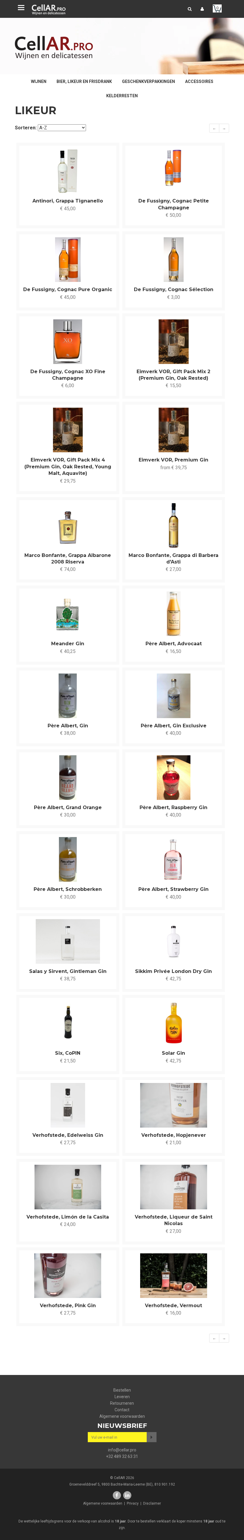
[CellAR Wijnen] (49, 7)
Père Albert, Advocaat (174, 643)
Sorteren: (26, 128)
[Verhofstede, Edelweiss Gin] (67, 1105)
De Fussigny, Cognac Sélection (173, 289)
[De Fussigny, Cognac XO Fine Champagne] (67, 341)
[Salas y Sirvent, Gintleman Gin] (67, 941)
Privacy (133, 1503)
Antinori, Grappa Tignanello (67, 201)
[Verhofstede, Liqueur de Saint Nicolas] (173, 1187)
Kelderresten (122, 95)
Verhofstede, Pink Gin (68, 1305)
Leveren (122, 1396)
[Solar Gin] (173, 1023)
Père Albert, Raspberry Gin (173, 807)
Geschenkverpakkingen (148, 81)
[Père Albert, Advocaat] (173, 613)
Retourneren (122, 1403)
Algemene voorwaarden (122, 1416)
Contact (122, 1409)
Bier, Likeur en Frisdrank (84, 81)
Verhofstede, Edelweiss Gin (67, 1135)
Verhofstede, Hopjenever (173, 1135)
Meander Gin (67, 643)
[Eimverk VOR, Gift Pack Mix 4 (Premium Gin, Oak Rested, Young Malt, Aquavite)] (67, 430)
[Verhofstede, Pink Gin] (67, 1275)
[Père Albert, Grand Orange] (67, 777)
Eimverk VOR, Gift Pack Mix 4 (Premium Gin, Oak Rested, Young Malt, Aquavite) (67, 466)
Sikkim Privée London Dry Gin (173, 971)
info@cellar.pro (122, 1450)
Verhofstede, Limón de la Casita (67, 1217)
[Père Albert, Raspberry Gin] (173, 777)
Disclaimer (152, 1503)
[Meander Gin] (67, 613)
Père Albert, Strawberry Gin (173, 889)
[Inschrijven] (152, 1437)
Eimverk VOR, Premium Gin (173, 460)
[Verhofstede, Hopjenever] (173, 1105)
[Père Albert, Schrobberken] (67, 859)
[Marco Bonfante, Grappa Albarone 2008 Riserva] (67, 525)
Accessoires (199, 81)
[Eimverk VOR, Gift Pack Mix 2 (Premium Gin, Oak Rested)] (173, 341)
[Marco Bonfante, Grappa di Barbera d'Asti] (173, 525)
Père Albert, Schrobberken (68, 889)
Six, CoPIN (67, 1053)
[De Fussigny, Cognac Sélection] (173, 259)
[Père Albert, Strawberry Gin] (173, 859)
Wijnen (38, 81)
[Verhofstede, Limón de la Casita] (67, 1187)
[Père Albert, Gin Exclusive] (173, 696)
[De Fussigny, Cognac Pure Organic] (67, 259)
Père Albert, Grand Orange (68, 807)
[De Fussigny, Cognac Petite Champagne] (173, 171)
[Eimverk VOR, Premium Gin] (173, 430)
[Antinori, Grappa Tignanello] (67, 171)
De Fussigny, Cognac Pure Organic (67, 289)
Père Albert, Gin (68, 726)
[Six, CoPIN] (67, 1023)
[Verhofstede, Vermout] (173, 1275)
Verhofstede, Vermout (173, 1305)
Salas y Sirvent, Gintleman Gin (68, 971)
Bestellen (122, 1390)
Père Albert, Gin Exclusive (174, 726)
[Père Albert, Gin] (67, 696)
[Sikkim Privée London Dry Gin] (173, 941)
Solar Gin (173, 1053)
